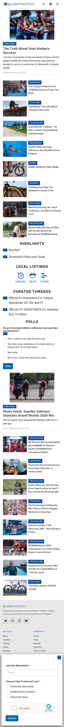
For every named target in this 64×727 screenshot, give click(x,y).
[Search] (44, 4)
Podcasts (37, 647)
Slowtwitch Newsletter (22, 686)
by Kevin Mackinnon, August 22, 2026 (15, 428)
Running (35, 82)
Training (35, 461)
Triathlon (36, 123)
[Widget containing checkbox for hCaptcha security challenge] (31, 708)
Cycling (35, 102)
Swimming (36, 143)
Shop (35, 640)
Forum (36, 636)
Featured (9, 44)
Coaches (20, 281)
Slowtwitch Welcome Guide (27, 257)
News (33, 163)
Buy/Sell (14, 250)
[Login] (51, 4)
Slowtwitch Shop (19, 697)
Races (32, 281)
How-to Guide (39, 651)
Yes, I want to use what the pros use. (27, 338)
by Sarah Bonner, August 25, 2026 (14, 72)
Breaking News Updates (22, 691)
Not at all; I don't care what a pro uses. (27, 357)
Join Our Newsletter (18, 665)
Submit (12, 718)
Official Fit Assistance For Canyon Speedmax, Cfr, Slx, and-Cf (31, 300)
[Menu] (57, 4)
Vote (8, 366)
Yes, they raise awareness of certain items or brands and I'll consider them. (31, 346)
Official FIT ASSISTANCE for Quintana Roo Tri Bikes (33, 312)
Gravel (34, 183)
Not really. (13, 352)
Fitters (44, 281)
